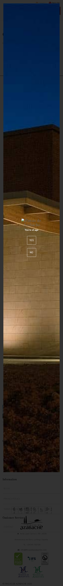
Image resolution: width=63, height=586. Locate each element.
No (31, 252)
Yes (31, 240)
